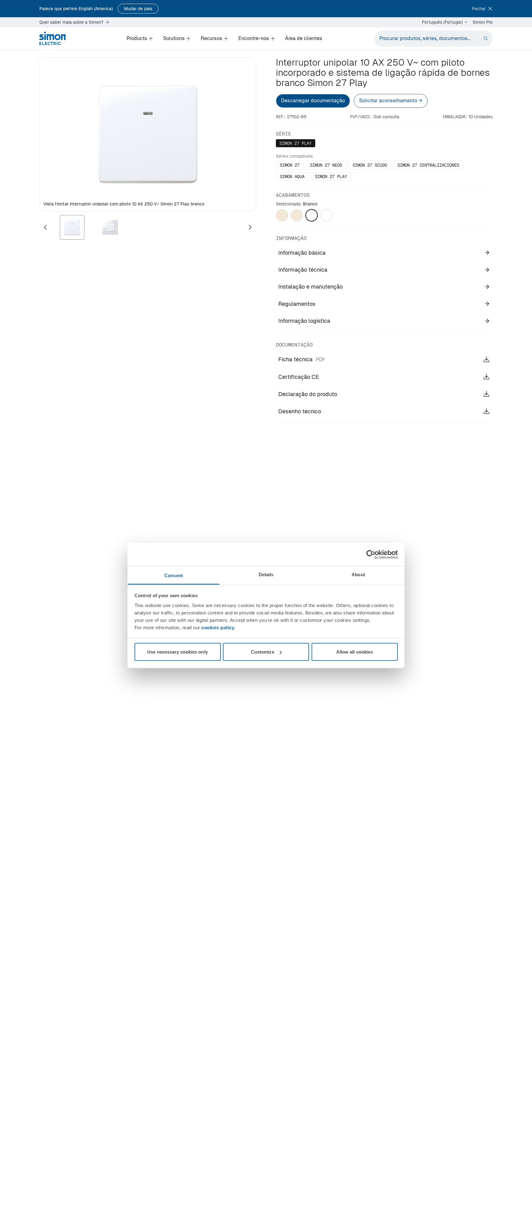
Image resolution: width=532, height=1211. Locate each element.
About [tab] (358, 574)
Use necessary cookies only (177, 651)
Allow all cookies (354, 651)
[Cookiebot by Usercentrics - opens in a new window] (371, 554)
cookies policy (217, 627)
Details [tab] (266, 574)
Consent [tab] (173, 575)
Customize (262, 651)
